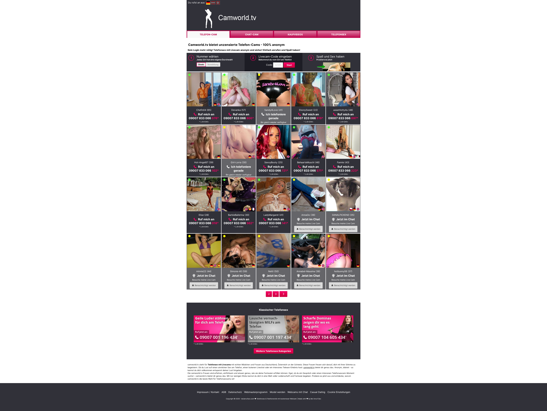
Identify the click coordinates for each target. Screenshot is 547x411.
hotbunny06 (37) (343, 271)
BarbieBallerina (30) (238, 214)
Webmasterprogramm (256, 392)
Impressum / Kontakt (208, 392)
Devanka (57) (238, 110)
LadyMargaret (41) (273, 214)
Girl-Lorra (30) (239, 162)
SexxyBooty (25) (273, 162)
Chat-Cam (251, 34)
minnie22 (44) (203, 271)
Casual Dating (317, 392)
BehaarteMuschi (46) (308, 162)
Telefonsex (338, 34)
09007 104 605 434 (327, 337)
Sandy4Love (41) (273, 110)
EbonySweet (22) (308, 110)
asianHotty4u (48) (343, 110)
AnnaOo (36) (308, 214)
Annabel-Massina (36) (308, 271)
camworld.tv (309, 367)
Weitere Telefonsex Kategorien (273, 351)
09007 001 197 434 (273, 337)
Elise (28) (204, 214)
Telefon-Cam (208, 34)
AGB (224, 392)
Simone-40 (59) (238, 271)
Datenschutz (235, 392)
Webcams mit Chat (297, 392)
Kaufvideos (295, 34)
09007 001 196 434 (219, 337)
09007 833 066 (204, 118)
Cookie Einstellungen (338, 392)
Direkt (201, 64)
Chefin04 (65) (203, 110)
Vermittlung (213, 64)
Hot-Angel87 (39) (203, 162)
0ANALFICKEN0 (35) (343, 214)
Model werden (277, 392)
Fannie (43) (343, 162)
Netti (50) (273, 271)
